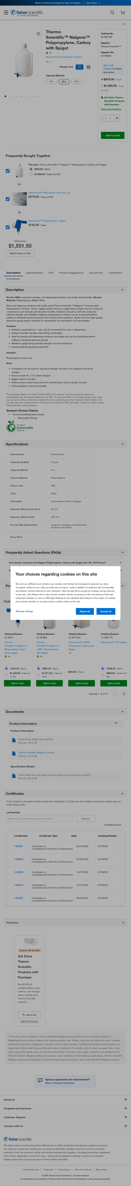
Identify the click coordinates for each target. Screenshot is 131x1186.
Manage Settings (24, 611)
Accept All (105, 611)
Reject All (85, 611)
